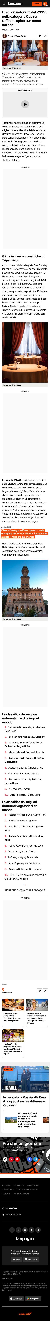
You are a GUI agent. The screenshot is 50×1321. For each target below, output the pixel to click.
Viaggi (4, 984)
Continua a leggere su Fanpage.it (25, 890)
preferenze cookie (21, 1194)
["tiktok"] (5, 1159)
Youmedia (6, 1185)
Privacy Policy (33, 1185)
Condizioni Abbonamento (27, 1190)
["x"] (23, 1159)
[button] (45, 36)
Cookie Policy (7, 1190)
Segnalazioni (18, 1185)
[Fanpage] (25, 1239)
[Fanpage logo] (15, 3)
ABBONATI (37, 4)
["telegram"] (35, 1159)
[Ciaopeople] (25, 1314)
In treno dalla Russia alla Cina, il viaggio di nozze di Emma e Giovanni (25, 1101)
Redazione (6, 1194)
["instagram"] (11, 1159)
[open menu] (3, 4)
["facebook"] (29, 1159)
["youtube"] (17, 1159)
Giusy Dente (20, 36)
